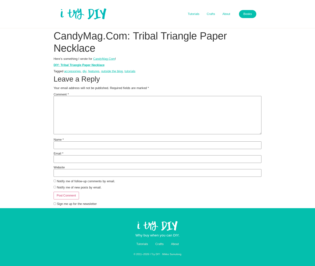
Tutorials (193, 14)
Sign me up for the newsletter (76, 203)
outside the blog (112, 71)
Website (59, 167)
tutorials (130, 71)
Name (59, 139)
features (93, 71)
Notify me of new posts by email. (79, 187)
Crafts (211, 14)
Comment (61, 94)
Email (58, 153)
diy (84, 71)
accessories (72, 71)
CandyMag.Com (104, 59)
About (226, 14)
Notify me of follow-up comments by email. (86, 181)
